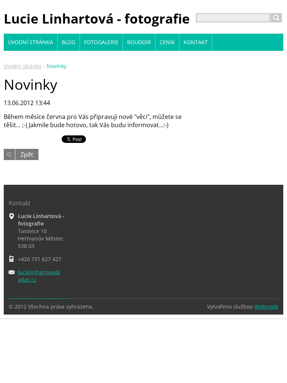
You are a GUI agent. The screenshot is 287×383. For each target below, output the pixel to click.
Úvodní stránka (22, 66)
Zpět (27, 154)
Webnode (266, 306)
